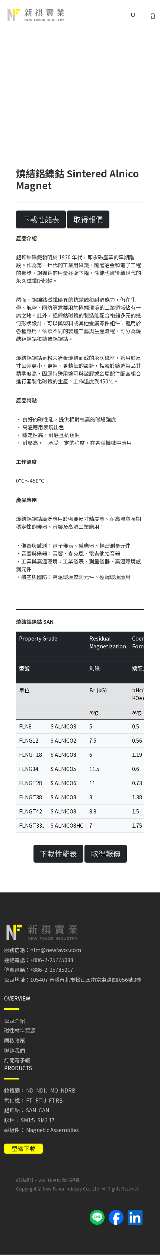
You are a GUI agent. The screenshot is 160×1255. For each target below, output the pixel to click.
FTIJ (40, 1100)
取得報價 (88, 219)
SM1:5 (28, 1120)
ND (29, 1090)
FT (29, 1100)
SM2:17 (46, 1120)
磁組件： (14, 1130)
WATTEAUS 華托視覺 (59, 1180)
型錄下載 (23, 1148)
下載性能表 (41, 219)
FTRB (56, 1100)
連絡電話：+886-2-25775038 (38, 960)
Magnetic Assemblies (52, 1130)
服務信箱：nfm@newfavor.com (42, 950)
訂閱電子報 (17, 1060)
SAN (31, 1110)
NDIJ (42, 1090)
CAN (44, 1110)
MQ (54, 1090)
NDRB (68, 1090)
